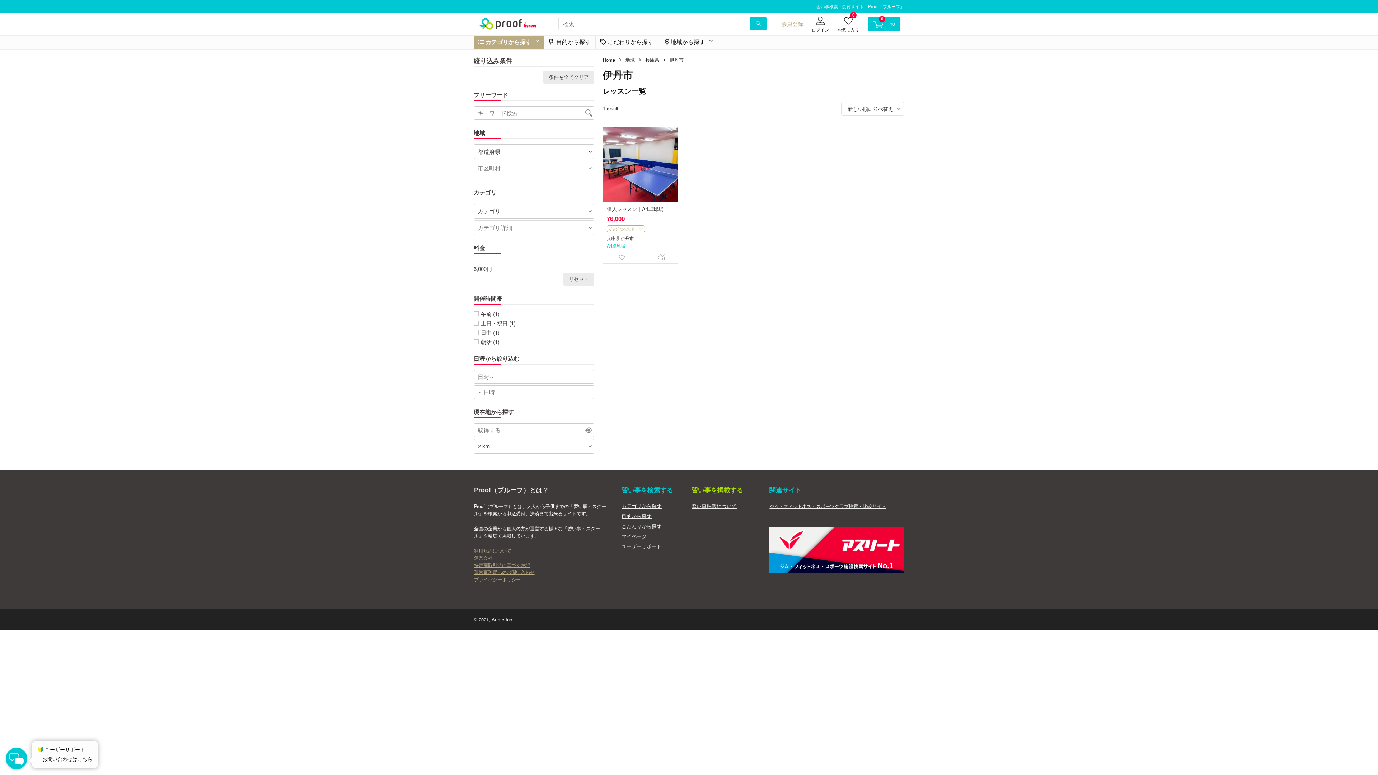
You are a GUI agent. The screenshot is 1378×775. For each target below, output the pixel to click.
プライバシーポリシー (497, 579)
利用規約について (492, 551)
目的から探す (573, 42)
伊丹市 (627, 238)
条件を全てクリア (569, 77)
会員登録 (792, 23)
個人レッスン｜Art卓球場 (635, 208)
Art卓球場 (616, 246)
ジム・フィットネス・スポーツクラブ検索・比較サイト (827, 506)
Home (609, 59)
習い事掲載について (714, 505)
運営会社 (483, 558)
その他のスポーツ (626, 229)
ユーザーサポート (642, 546)
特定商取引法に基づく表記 (502, 565)
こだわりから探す (642, 526)
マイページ (634, 536)
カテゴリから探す (642, 505)
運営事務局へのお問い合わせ (504, 572)
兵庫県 (652, 60)
